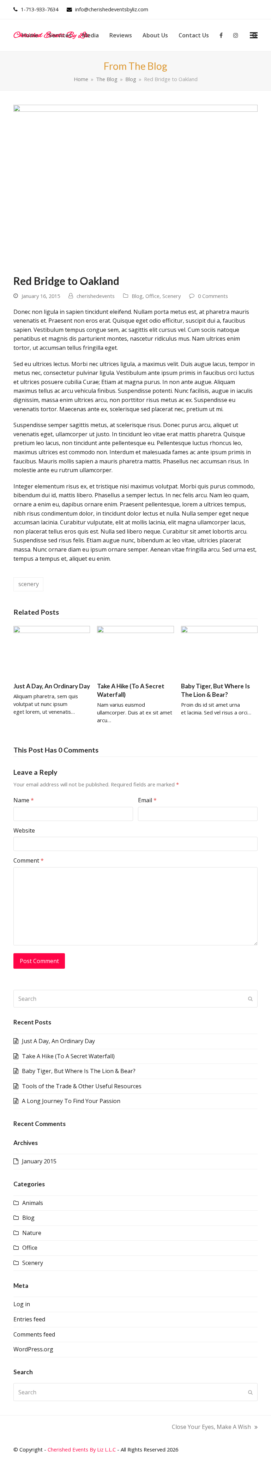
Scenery (171, 295)
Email (147, 800)
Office (152, 295)
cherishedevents (96, 295)
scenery (28, 584)
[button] (254, 35)
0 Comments (213, 295)
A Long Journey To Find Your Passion (71, 1101)
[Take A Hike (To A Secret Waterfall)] (135, 651)
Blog (137, 295)
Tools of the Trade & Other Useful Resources (81, 1086)
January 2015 (39, 1161)
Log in (21, 1304)
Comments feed (34, 1334)
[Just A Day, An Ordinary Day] (51, 651)
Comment (28, 860)
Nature (31, 1233)
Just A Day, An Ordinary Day (51, 686)
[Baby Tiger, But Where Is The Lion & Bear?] (219, 651)
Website (24, 830)
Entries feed (29, 1319)
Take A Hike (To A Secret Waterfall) (68, 1056)
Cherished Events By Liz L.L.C (82, 1449)
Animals (32, 1203)
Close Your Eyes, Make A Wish (211, 1427)
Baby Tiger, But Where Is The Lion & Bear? (79, 1071)
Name (23, 800)
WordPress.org (33, 1349)
